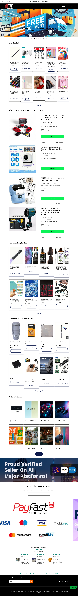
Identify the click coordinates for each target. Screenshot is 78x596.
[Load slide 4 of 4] (40, 39)
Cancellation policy (40, 592)
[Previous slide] (31, 38)
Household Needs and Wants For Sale (31, 447)
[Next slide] (43, 38)
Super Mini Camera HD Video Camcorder (16, 377)
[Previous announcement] (24, 1)
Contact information (64, 591)
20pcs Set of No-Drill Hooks (38, 63)
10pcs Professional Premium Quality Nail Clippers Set (46, 300)
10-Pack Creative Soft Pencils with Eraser (63, 63)
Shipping (49, 124)
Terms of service (46, 591)
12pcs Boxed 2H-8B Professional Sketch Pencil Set (50, 92)
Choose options (15, 69)
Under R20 (13, 447)
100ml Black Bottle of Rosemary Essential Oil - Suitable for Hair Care (45, 267)
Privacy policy (38, 591)
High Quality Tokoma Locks (30, 341)
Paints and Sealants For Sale (61, 447)
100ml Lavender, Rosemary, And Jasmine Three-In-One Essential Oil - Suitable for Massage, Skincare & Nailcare (61, 268)
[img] (39, 549)
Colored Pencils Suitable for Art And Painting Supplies (51, 63)
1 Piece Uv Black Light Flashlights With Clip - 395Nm (14, 267)
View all (39, 105)
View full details (59, 142)
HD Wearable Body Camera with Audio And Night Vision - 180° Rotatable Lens (47, 377)
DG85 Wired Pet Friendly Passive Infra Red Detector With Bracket (15, 342)
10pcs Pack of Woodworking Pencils (38, 92)
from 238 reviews (38, 551)
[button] (2, 6)
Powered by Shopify (22, 591)
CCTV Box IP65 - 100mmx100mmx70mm (45, 342)
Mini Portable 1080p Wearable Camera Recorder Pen (61, 342)
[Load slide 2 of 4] (36, 39)
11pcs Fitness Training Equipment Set (60, 300)
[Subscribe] (49, 494)
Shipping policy (54, 591)
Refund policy (31, 591)
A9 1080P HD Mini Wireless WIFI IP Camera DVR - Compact (31, 377)
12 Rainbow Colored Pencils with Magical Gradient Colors (14, 92)
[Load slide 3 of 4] (38, 39)
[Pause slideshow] (46, 38)
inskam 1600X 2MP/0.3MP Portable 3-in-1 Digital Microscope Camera (61, 377)
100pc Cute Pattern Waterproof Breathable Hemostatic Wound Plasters (15, 300)
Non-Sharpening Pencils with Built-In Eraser (26, 92)
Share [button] (43, 142)
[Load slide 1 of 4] (34, 39)
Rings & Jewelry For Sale (30, 421)
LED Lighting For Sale (46, 420)
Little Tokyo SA (16, 591)
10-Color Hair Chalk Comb (30, 266)
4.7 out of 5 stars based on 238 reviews (42, 573)
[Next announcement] (53, 1)
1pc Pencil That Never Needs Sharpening (14, 63)
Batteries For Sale (60, 420)
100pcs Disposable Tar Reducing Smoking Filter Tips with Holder (31, 300)
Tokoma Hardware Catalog (15, 421)
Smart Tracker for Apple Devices (25, 63)
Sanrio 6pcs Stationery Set (63, 92)
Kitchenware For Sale (46, 447)
